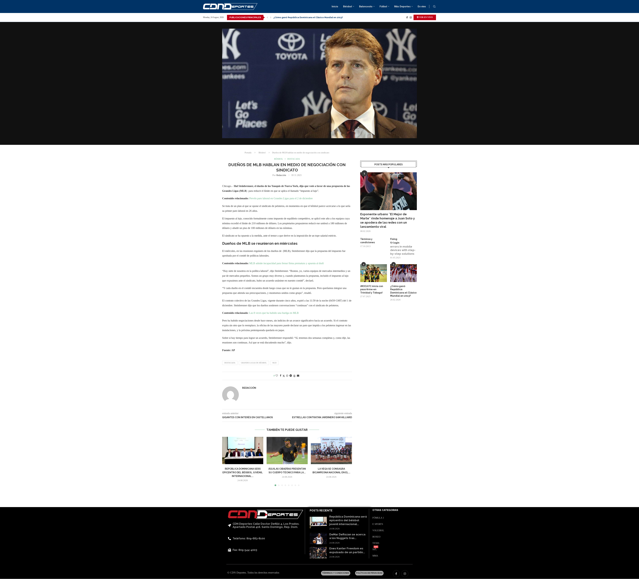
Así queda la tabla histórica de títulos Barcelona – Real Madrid (308, 17)
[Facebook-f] (396, 573)
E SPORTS (377, 524)
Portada (248, 152)
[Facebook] (407, 17)
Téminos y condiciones (367, 241)
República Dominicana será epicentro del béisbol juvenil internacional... (242, 472)
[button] (267, 17)
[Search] (434, 6)
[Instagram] (411, 17)
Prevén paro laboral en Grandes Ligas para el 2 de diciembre (281, 198)
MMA (375, 556)
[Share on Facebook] (280, 375)
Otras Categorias (385, 510)
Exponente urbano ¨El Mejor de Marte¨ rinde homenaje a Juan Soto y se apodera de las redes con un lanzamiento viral (387, 220)
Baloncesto (365, 6)
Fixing (393, 239)
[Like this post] (277, 375)
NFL (374, 549)
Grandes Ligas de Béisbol (254, 363)
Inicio (335, 6)
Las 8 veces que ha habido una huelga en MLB (273, 312)
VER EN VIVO (426, 17)
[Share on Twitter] (284, 375)
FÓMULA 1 (378, 518)
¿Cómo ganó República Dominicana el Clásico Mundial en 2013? (403, 291)
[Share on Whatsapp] (287, 375)
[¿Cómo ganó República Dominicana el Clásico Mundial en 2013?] (403, 273)
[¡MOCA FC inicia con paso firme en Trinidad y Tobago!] (373, 273)
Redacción (281, 175)
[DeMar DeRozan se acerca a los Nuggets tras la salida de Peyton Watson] (318, 538)
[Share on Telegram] (291, 375)
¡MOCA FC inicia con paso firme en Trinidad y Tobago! (371, 289)
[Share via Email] (298, 375)
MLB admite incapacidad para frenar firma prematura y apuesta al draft (286, 263)
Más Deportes (402, 6)
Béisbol (347, 6)
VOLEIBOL (378, 530)
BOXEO (376, 537)
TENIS (375, 543)
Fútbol (383, 6)
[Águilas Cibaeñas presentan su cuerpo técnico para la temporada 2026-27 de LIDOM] (287, 450)
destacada (229, 363)
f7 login (394, 242)
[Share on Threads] (294, 375)
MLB (274, 363)
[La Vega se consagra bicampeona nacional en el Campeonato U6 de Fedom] (331, 450)
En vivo (422, 6)
